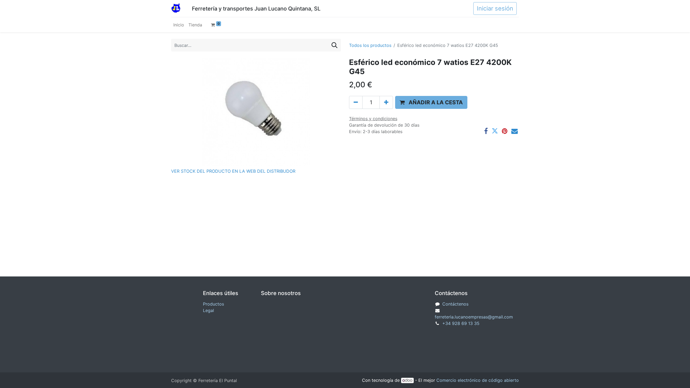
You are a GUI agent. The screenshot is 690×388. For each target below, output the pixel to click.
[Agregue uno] (386, 102)
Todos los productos (370, 45)
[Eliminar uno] (356, 102)
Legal (208, 310)
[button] (431, 102)
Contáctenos (455, 304)
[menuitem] (178, 24)
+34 (460, 323)
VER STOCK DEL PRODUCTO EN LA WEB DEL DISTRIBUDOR (233, 171)
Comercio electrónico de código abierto (477, 380)
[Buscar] (334, 45)
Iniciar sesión (495, 8)
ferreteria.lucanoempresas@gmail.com (474, 317)
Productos (213, 304)
